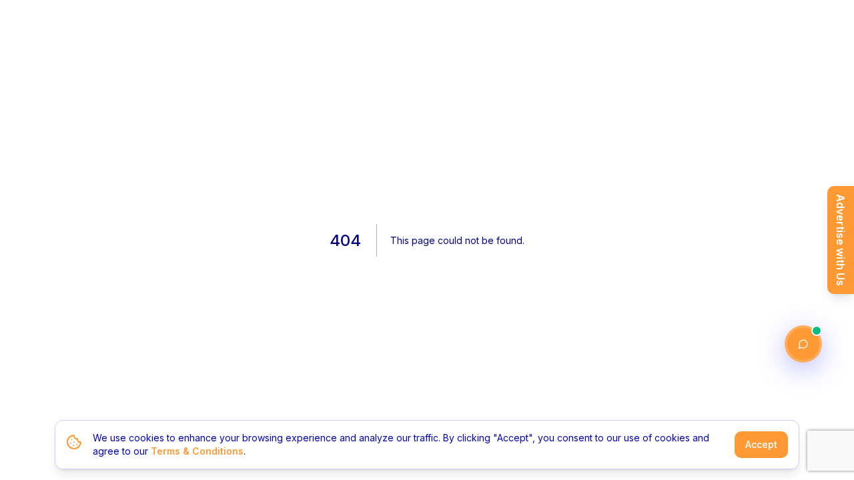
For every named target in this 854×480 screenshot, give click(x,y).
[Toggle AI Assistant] (803, 344)
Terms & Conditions (197, 451)
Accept (761, 444)
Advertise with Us (840, 240)
